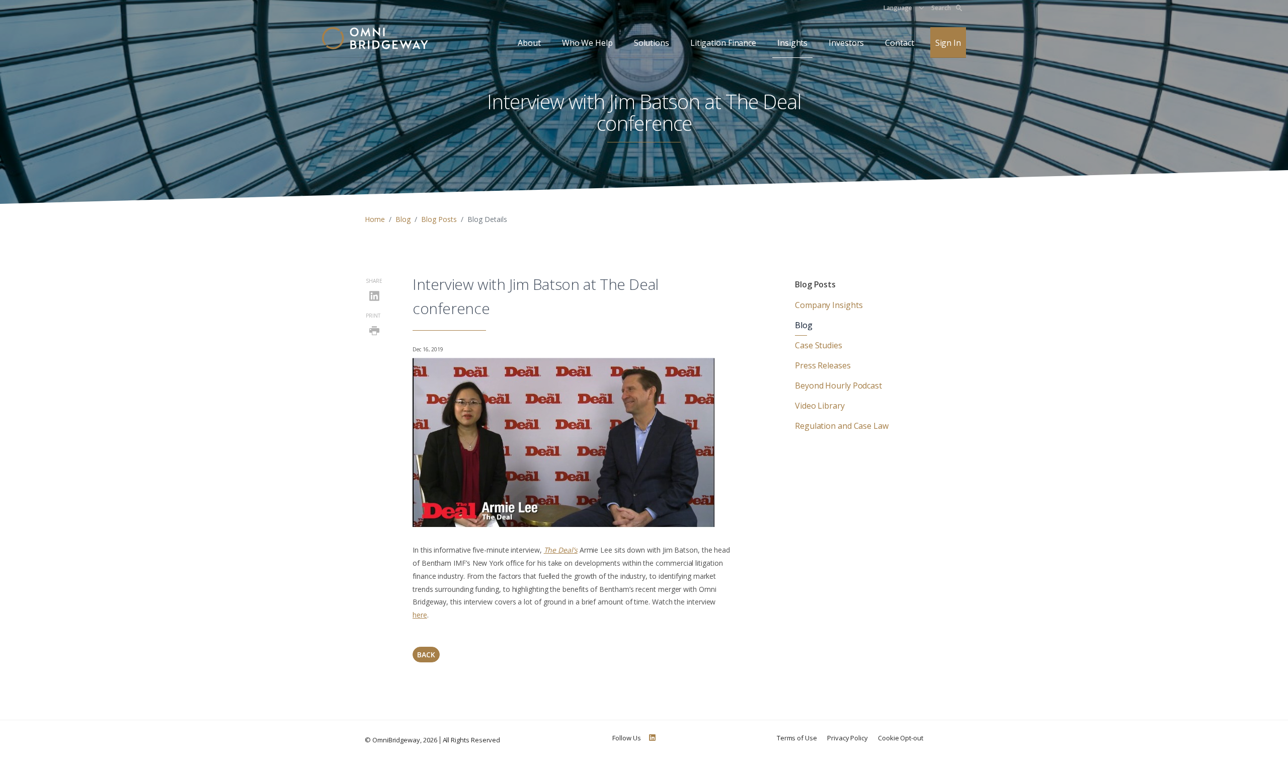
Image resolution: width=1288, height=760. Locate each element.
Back (426, 654)
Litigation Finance (723, 42)
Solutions (651, 42)
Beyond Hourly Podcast (838, 385)
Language (897, 8)
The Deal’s (561, 550)
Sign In (948, 42)
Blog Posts (439, 219)
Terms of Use (797, 737)
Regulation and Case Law (842, 425)
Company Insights (828, 305)
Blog (403, 219)
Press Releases (823, 365)
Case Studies (818, 345)
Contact (899, 42)
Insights (792, 42)
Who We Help (587, 42)
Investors (846, 42)
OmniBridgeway (396, 739)
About (529, 42)
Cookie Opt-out (900, 737)
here (420, 615)
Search (941, 8)
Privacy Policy (847, 737)
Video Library (820, 405)
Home (375, 219)
